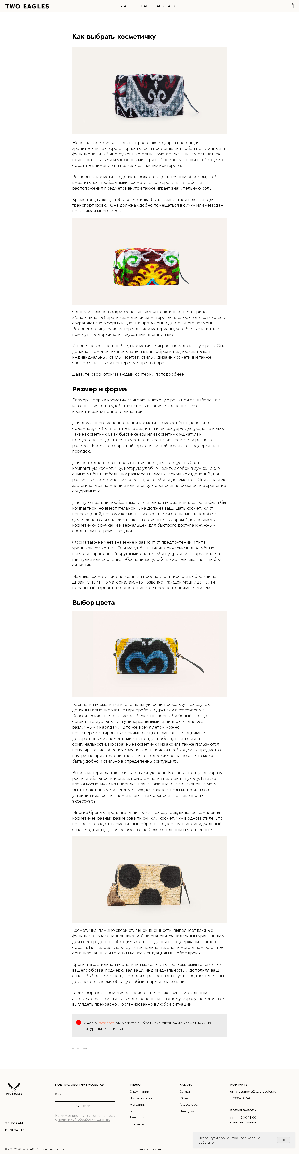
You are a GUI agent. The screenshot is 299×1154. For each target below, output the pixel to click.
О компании (139, 1091)
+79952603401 (241, 1098)
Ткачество (137, 1117)
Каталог (125, 6)
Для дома (187, 1111)
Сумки (185, 1091)
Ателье (174, 6)
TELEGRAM (14, 1123)
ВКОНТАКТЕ (14, 1130)
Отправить (84, 1106)
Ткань (158, 6)
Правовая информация (146, 1149)
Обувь (184, 1098)
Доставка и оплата (144, 1098)
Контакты (137, 1124)
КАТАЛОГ (186, 1084)
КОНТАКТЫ (239, 1084)
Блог (133, 1111)
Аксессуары (189, 1104)
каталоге (107, 1023)
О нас (143, 6)
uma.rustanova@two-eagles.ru (253, 1091)
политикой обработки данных (84, 1119)
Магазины (137, 1104)
